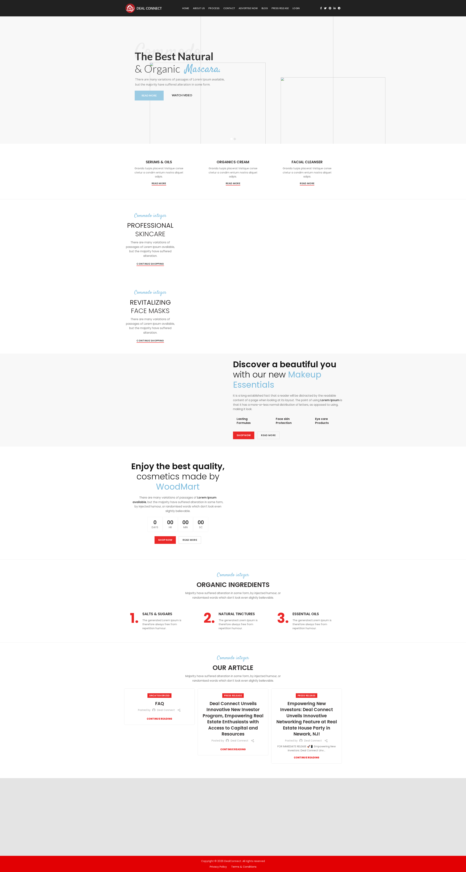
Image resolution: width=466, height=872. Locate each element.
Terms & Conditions (243, 867)
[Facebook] (321, 8)
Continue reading (159, 719)
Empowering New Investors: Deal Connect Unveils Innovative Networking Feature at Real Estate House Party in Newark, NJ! (306, 719)
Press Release (233, 695)
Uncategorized (159, 695)
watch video (182, 95)
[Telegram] (339, 8)
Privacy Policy (220, 867)
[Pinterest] (330, 8)
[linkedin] (334, 8)
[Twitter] (325, 8)
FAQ (159, 704)
